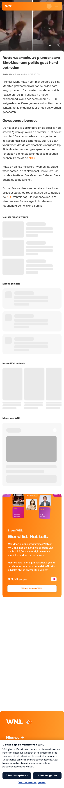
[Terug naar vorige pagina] (5, 45)
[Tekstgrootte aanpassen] (51, 45)
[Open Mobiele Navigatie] (56, 6)
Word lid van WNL (32, 588)
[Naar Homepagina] (9, 6)
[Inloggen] (49, 6)
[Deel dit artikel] (58, 45)
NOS (32, 158)
